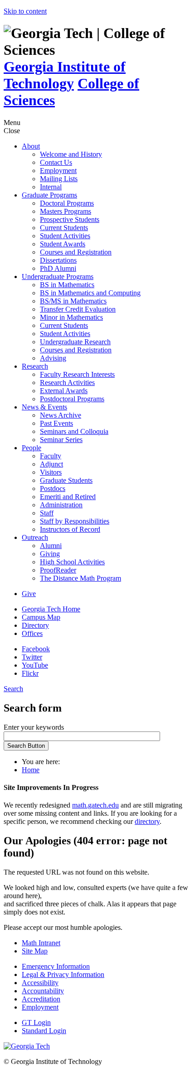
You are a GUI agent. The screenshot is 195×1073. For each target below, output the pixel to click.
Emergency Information (56, 966)
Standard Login (44, 1031)
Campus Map (41, 617)
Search (13, 689)
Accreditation (41, 999)
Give (29, 593)
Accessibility (40, 982)
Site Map (35, 951)
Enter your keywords (34, 727)
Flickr (30, 673)
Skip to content (25, 11)
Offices (32, 633)
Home (30, 770)
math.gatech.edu (95, 805)
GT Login (36, 1022)
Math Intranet (41, 943)
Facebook (36, 649)
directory (147, 821)
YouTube (35, 665)
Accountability (43, 991)
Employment (40, 1007)
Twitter (32, 657)
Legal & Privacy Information (63, 974)
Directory (35, 625)
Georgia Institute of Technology (65, 74)
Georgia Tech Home (51, 609)
